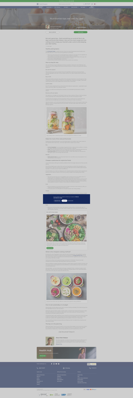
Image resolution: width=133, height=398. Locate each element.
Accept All (64, 200)
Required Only (57, 200)
